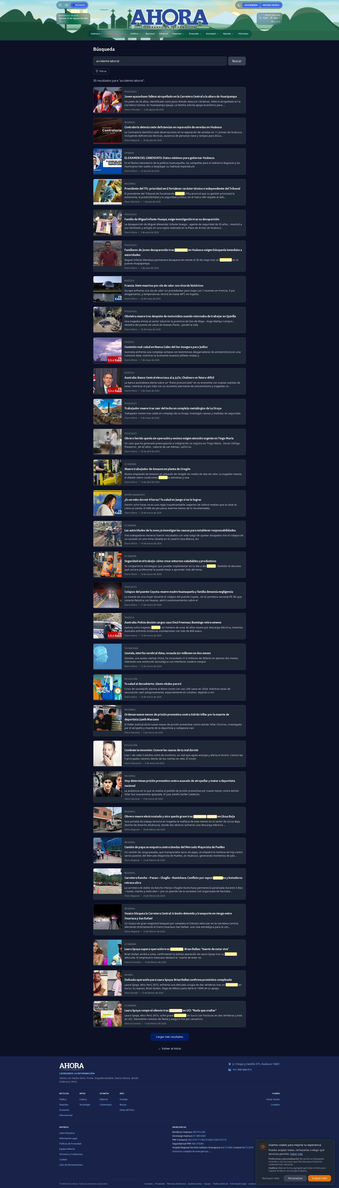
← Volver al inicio (169, 1048)
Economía (194, 34)
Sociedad (211, 34)
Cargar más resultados (169, 1036)
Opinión (227, 34)
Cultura (83, 1099)
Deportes (177, 34)
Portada (123, 1099)
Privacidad (160, 1183)
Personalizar (295, 1178)
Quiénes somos (195, 1183)
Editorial (163, 34)
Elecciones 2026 (115, 34)
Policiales (243, 34)
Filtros (103, 71)
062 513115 (221, 1139)
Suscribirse (251, 5)
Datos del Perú (127, 1109)
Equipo (207, 1183)
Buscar (237, 61)
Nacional (150, 34)
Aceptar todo (319, 1178)
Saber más (296, 1154)
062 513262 (207, 1139)
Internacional (65, 1115)
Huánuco (95, 34)
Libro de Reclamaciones (71, 1164)
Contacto (275, 1104)
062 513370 (248, 1147)
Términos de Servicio (176, 1183)
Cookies (63, 1159)
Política (134, 34)
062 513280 (198, 1143)
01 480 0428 (199, 1135)
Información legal (238, 1183)
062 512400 (226, 1147)
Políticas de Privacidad (70, 1143)
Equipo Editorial (67, 1148)
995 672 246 (199, 1132)
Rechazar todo (270, 1178)
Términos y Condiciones (71, 1154)
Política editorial (220, 1183)
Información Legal (68, 1138)
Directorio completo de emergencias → (191, 1151)
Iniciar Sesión (271, 5)
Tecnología (84, 1104)
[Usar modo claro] (239, 5)
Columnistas (106, 1104)
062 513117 (194, 1139)
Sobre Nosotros (67, 1133)
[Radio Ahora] (66, 5)
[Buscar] (60, 5)
